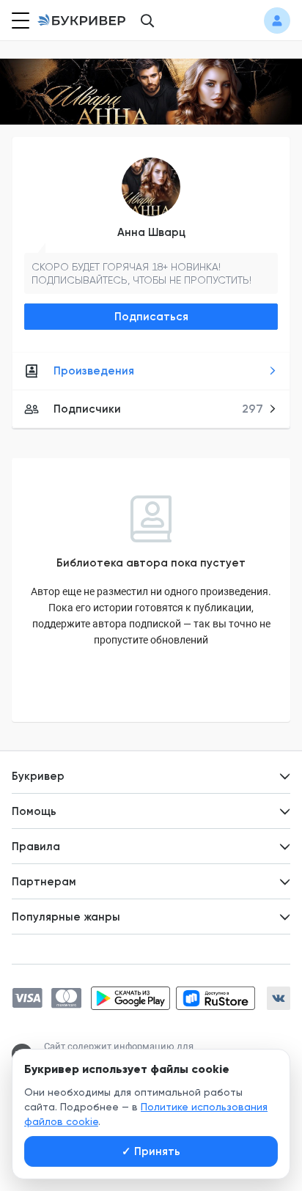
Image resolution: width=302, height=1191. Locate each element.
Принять (151, 1151)
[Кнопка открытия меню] (19, 20)
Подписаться (151, 316)
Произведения (94, 370)
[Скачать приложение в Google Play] (130, 998)
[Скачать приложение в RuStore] (215, 998)
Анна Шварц (151, 232)
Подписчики (158, 409)
